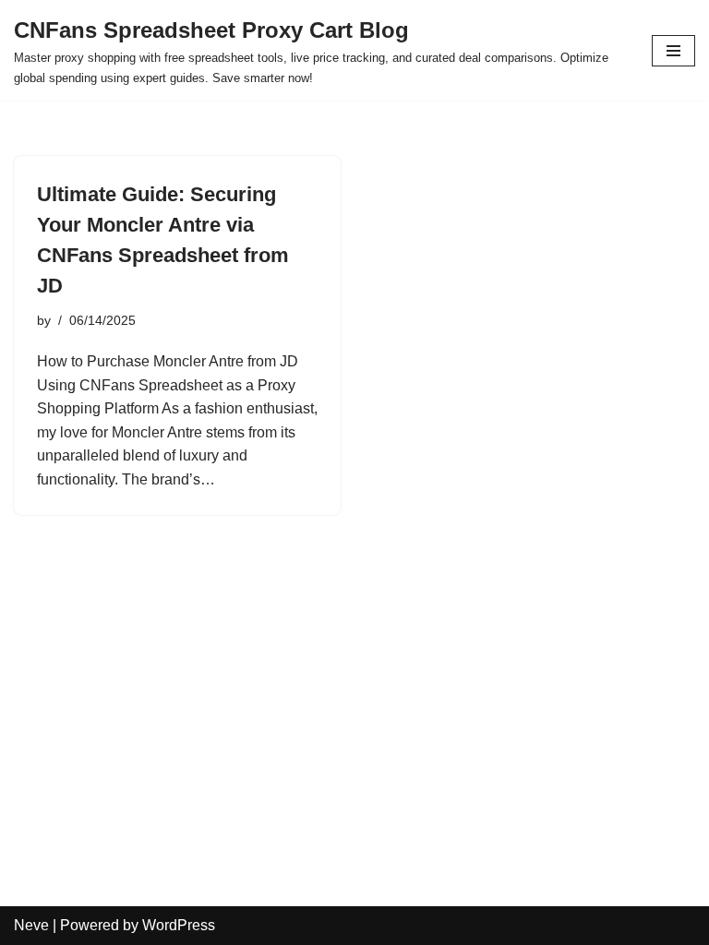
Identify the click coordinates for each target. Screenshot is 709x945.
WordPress (178, 925)
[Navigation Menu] (673, 50)
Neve (31, 925)
